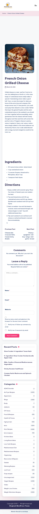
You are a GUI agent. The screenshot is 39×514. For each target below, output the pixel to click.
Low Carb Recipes (10, 444)
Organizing (7, 455)
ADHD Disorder (9, 388)
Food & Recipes (9, 414)
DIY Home (7, 411)
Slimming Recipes (9, 466)
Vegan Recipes (9, 481)
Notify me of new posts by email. (18, 330)
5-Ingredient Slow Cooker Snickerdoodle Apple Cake (19, 357)
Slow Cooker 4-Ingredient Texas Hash (18, 351)
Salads (6, 462)
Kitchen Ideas (8, 436)
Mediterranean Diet (10, 448)
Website (8, 309)
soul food (7, 470)
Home (4, 13)
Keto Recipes (8, 429)
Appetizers (7, 396)
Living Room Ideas (10, 440)
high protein (8, 422)
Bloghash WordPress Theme (19, 506)
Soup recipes (8, 473)
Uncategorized (9, 477)
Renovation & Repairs (11, 459)
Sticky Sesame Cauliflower (13, 369)
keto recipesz (8, 433)
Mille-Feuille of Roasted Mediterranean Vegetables (18, 363)
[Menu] (36, 5)
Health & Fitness (9, 418)
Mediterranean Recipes (11, 451)
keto (5, 425)
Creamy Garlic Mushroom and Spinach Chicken (17, 374)
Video (6, 485)
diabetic (7, 407)
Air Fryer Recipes (9, 392)
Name (7, 290)
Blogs (6, 399)
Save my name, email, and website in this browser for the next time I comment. (17, 320)
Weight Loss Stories (10, 488)
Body (6, 403)
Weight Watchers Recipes (12, 492)
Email (7, 300)
